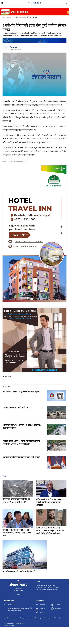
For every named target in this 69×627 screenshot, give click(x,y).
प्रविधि (54, 618)
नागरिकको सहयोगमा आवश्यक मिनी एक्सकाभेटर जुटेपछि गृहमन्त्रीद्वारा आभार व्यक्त (17, 532)
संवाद (29, 618)
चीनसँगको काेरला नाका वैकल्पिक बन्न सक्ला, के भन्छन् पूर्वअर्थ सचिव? (16, 500)
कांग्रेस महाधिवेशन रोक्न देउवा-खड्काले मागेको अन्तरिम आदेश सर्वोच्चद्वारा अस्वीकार (50, 502)
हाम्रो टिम (18, 594)
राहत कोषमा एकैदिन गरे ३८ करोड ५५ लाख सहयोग (21, 391)
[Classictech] (53, 178)
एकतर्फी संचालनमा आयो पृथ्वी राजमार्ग (17, 407)
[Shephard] (34, 40)
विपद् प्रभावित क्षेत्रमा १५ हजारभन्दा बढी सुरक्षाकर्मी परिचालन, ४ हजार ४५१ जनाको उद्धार (21, 442)
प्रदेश (59, 618)
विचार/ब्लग (23, 618)
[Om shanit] (34, 340)
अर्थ (17, 618)
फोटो (34, 618)
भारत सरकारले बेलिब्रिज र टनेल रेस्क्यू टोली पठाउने (21, 457)
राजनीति (6, 618)
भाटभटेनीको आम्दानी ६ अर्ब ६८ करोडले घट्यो (19, 571)
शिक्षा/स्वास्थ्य (47, 618)
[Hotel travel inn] (34, 249)
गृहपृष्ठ (4, 17)
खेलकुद (40, 618)
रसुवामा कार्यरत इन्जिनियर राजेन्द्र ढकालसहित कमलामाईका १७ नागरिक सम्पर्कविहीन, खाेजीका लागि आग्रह (50, 530)
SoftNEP (12, 625)
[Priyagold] (34, 11)
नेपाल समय (13, 47)
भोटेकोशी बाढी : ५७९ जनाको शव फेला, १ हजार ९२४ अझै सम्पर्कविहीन (22, 426)
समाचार (9, 17)
